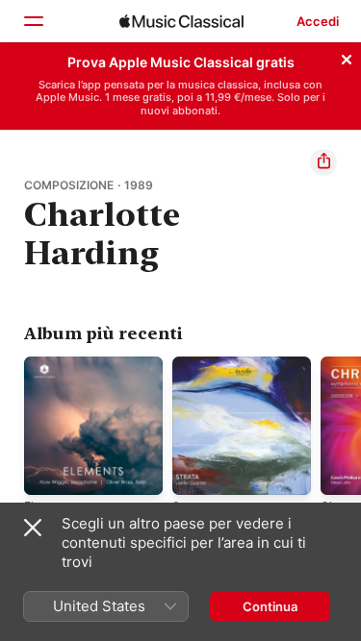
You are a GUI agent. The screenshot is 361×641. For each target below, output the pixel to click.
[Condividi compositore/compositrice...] (323, 162)
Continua (270, 606)
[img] (181, 21)
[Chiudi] (346, 56)
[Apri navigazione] (33, 21)
